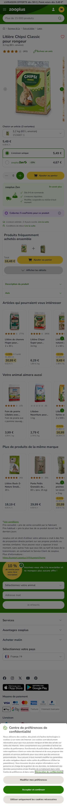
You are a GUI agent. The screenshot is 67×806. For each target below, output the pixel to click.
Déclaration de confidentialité (49, 772)
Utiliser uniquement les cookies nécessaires (33, 799)
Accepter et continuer (33, 789)
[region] (33, 764)
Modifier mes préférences (33, 779)
